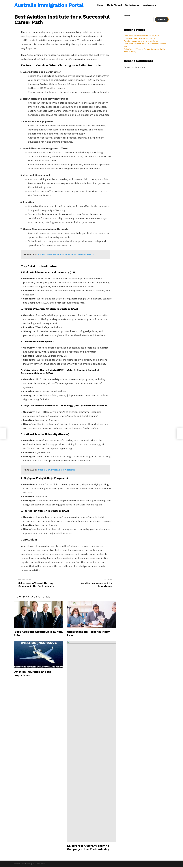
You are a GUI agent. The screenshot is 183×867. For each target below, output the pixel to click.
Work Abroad (132, 5)
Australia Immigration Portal (48, 5)
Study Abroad (114, 5)
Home (100, 5)
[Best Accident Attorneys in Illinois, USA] (38, 614)
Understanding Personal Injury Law (139, 38)
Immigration (149, 5)
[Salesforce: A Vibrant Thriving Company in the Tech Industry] (91, 741)
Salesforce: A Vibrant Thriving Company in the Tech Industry (88, 847)
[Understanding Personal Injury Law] (91, 614)
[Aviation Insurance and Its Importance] (38, 654)
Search (127, 15)
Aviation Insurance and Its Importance (141, 41)
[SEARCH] (167, 5)
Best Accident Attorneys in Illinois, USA (141, 36)
